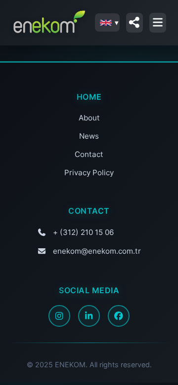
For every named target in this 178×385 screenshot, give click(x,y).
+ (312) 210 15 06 (83, 232)
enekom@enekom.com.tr (97, 251)
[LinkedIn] (89, 316)
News (89, 136)
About (89, 117)
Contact (89, 154)
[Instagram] (59, 316)
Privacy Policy (89, 172)
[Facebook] (119, 316)
